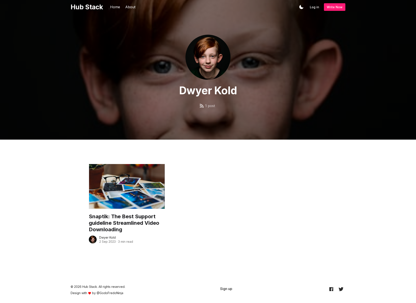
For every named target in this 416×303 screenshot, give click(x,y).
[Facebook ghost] (331, 288)
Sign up (226, 289)
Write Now (335, 7)
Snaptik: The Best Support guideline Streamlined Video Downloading (124, 223)
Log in (314, 7)
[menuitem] (226, 288)
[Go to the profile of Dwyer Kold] (93, 239)
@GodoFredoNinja (110, 293)
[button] (301, 7)
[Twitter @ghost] (341, 288)
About (130, 7)
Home (115, 7)
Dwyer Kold (107, 237)
